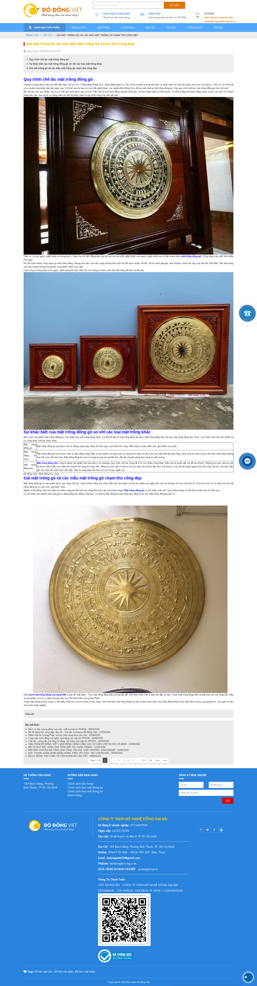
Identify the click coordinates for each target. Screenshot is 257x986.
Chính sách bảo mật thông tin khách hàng (85, 793)
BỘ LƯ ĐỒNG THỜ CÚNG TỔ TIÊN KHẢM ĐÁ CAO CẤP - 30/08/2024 (64, 756)
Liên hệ (218, 27)
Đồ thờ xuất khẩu (85, 971)
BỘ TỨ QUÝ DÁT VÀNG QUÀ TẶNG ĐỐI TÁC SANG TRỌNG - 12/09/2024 (66, 747)
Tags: (30, 971)
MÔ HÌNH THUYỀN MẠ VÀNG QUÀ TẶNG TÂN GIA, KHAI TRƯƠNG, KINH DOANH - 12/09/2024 (78, 750)
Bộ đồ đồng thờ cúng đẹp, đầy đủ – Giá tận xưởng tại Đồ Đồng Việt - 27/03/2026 (69, 732)
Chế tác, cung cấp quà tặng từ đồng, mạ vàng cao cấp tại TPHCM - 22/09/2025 (68, 741)
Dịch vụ (150, 27)
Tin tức (171, 27)
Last (165, 760)
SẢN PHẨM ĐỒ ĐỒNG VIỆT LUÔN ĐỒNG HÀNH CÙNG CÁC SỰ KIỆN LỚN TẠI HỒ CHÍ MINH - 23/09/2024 (84, 744)
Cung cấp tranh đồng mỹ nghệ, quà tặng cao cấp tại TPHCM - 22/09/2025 (65, 738)
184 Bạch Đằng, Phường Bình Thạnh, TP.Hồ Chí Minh (40, 785)
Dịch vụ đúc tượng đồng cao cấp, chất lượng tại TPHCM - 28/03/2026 (63, 729)
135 (143, 760)
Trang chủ (78, 27)
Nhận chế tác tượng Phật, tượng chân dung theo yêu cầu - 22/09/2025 (64, 735)
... (137, 760)
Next (158, 760)
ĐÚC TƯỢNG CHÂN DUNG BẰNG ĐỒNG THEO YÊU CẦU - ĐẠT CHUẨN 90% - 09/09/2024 (75, 753)
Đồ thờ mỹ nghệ (63, 971)
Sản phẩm (127, 27)
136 (150, 760)
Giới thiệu (103, 27)
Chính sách (195, 27)
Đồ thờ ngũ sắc (43, 971)
